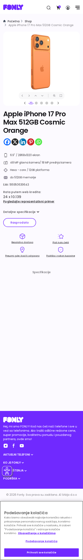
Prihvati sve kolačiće (41, 552)
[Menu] (77, 7)
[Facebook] (7, 141)
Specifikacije (41, 272)
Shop (28, 21)
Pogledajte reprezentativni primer (28, 201)
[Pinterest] (30, 141)
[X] (15, 141)
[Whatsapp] (38, 141)
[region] (41, 530)
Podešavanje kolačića (41, 541)
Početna (14, 21)
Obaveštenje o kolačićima (37, 533)
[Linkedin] (22, 141)
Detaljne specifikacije (19, 212)
